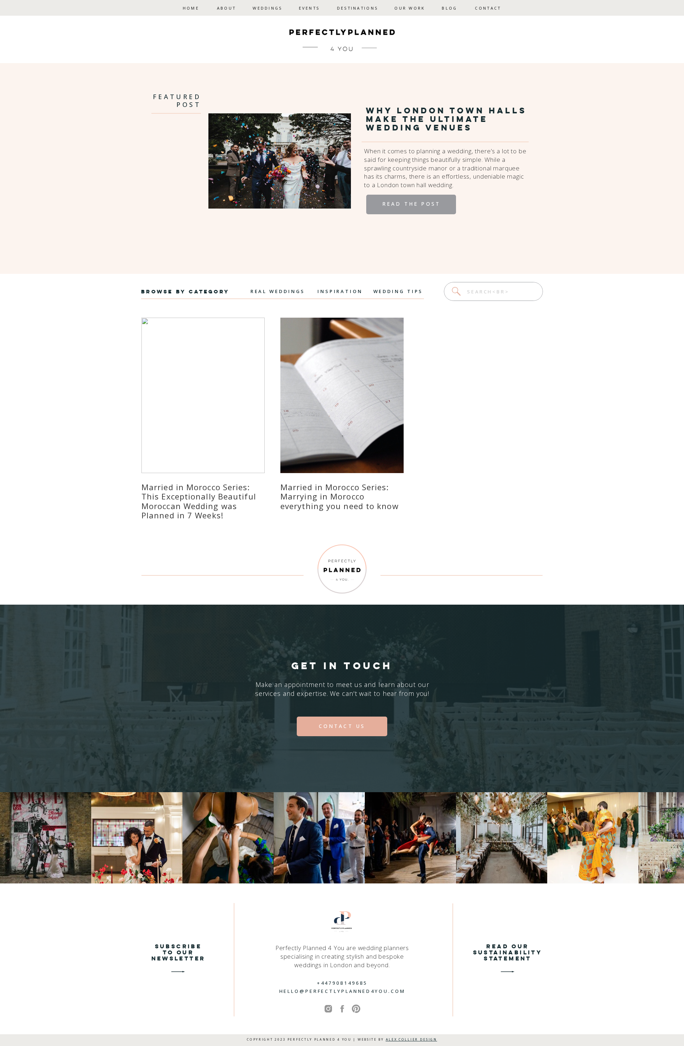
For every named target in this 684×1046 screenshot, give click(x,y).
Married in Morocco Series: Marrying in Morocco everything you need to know (339, 496)
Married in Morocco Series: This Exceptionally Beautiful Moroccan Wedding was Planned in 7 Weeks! (198, 501)
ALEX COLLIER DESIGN (411, 1039)
